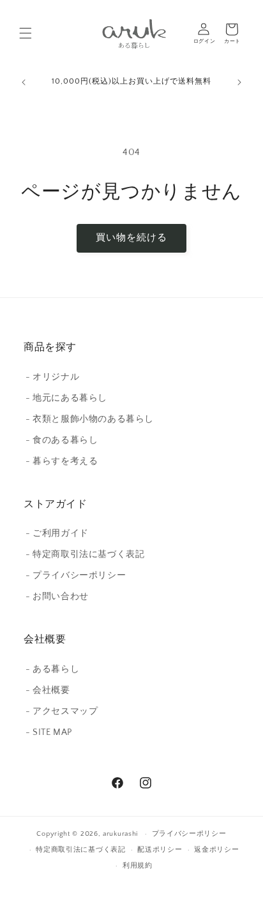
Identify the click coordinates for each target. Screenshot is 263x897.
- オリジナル (52, 377)
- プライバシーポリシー (76, 575)
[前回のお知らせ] (24, 82)
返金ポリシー (216, 850)
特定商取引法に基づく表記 (80, 850)
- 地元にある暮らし (66, 398)
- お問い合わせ (57, 596)
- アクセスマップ (62, 711)
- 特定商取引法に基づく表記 (85, 554)
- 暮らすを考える (62, 461)
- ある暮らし (52, 669)
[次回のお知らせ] (239, 82)
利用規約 (138, 866)
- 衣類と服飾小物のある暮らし (90, 419)
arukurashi (120, 834)
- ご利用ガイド (57, 533)
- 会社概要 (48, 690)
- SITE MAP (49, 732)
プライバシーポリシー (189, 834)
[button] (25, 33)
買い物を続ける (131, 237)
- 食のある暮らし (62, 440)
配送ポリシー (159, 850)
